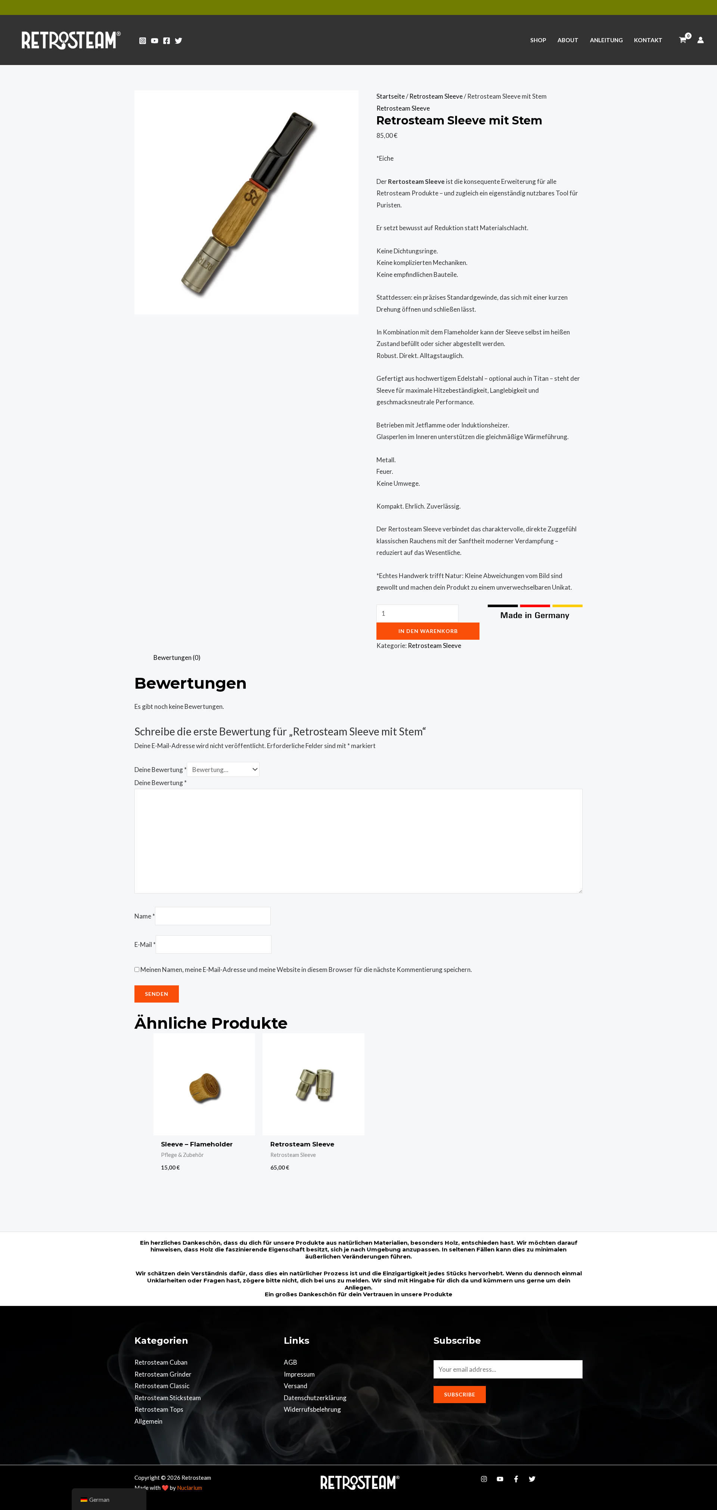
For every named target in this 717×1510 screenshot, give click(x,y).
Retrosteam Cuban (160, 1362)
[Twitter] (178, 40)
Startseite (390, 96)
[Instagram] (142, 40)
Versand (295, 1386)
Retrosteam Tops (158, 1409)
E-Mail (145, 944)
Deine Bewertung (160, 769)
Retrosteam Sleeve (436, 96)
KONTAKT (648, 40)
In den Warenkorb (428, 631)
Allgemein (148, 1421)
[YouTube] (154, 40)
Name (144, 916)
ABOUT (568, 40)
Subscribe (459, 1394)
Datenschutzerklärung (315, 1398)
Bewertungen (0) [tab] (177, 657)
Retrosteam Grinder (163, 1374)
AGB (290, 1362)
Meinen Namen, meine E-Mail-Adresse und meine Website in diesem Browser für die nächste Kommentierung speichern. (306, 969)
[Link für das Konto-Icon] (700, 40)
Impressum (299, 1374)
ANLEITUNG (606, 40)
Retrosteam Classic (161, 1386)
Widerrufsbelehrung (312, 1409)
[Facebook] (166, 40)
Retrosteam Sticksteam (167, 1398)
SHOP (538, 40)
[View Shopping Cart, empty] (683, 40)
